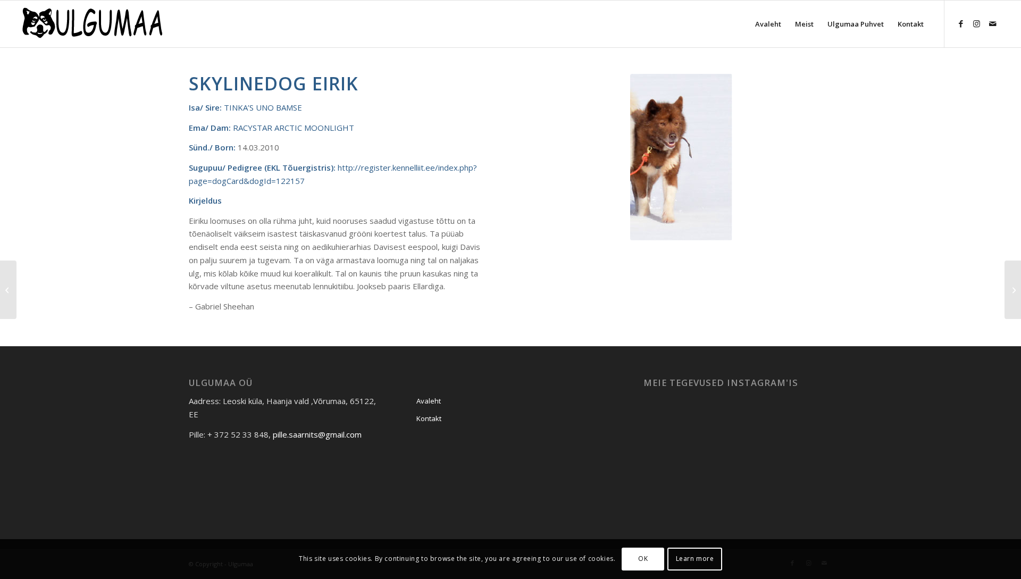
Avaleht (428, 401)
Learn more (695, 558)
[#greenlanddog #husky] (737, 424)
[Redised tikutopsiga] (801, 487)
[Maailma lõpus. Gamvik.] (674, 487)
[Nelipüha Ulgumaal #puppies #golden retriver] (674, 423)
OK (643, 558)
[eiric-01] (681, 157)
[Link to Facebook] (961, 23)
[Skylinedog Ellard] (8, 290)
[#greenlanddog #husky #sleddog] (801, 423)
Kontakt (428, 418)
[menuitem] (768, 24)
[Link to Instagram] (977, 23)
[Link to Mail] (993, 23)
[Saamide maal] (737, 488)
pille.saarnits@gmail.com (317, 434)
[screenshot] (91, 24)
